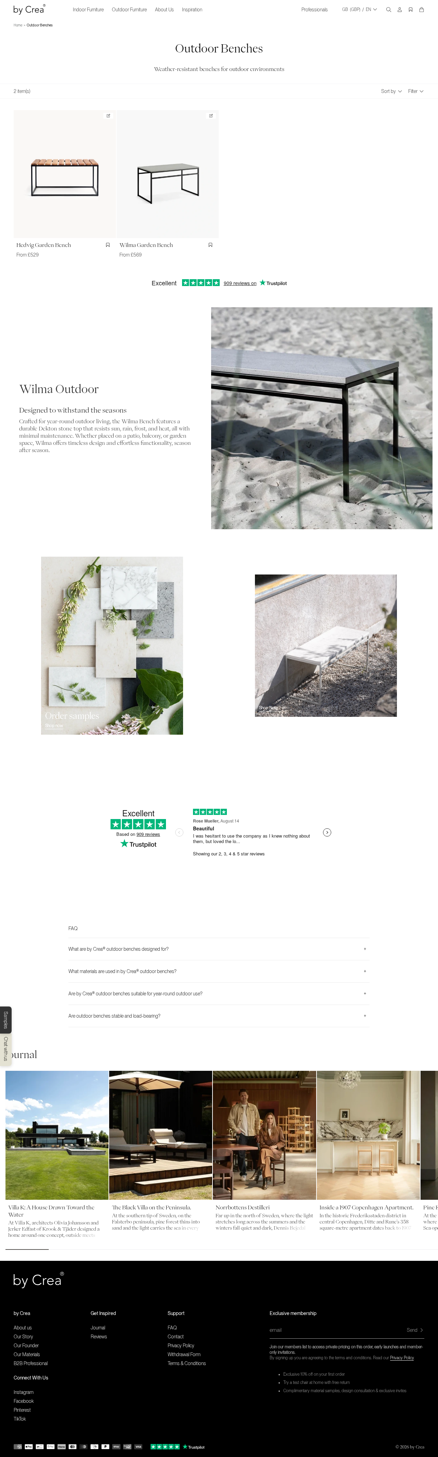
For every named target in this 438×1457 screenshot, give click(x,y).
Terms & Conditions (187, 1363)
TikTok (20, 1419)
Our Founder (26, 1345)
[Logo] (30, 9)
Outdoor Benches (40, 25)
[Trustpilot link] (165, 1446)
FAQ (172, 1327)
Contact (176, 1336)
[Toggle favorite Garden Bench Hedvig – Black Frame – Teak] (109, 245)
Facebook (24, 1401)
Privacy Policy (402, 1357)
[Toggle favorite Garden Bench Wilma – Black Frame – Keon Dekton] (212, 245)
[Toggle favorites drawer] (410, 9)
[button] (52, 1313)
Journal (98, 1327)
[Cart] (421, 9)
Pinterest (22, 1410)
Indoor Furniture (88, 9)
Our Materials (27, 1354)
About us (23, 1327)
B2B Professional (31, 1363)
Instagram (24, 1392)
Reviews (99, 1336)
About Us (164, 9)
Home (18, 25)
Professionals (314, 9)
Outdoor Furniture (129, 9)
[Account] (399, 9)
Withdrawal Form (184, 1354)
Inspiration (192, 9)
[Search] (388, 9)
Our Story (23, 1336)
